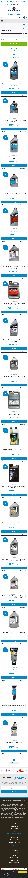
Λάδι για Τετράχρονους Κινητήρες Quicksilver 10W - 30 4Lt (14, 121)
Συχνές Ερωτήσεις (14, 826)
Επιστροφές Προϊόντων (14, 842)
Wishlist (4, 95)
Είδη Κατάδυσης (14, 852)
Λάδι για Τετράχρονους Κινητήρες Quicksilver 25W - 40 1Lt (14, 157)
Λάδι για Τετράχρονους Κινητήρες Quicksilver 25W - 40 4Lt (14, 194)
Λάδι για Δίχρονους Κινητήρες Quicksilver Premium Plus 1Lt (14, 340)
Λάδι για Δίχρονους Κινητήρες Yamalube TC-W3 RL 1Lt (14, 450)
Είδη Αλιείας (14, 848)
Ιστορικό (14, 831)
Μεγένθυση (23, 95)
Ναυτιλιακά (9, 39)
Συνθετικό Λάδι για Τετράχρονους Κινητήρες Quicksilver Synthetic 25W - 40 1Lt (14, 560)
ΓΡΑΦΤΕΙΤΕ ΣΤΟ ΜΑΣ (14, 779)
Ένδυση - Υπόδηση (14, 857)
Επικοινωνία (19, 4)
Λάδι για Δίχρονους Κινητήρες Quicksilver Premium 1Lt (14, 230)
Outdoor (14, 855)
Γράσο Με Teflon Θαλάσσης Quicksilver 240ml (14, 705)
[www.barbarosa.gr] (14, 11)
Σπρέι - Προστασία (14, 862)
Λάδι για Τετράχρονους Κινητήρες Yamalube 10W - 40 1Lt (14, 486)
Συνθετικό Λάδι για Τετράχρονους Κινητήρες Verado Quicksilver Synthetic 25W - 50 (14, 633)
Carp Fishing (14, 864)
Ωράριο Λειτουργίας (14, 828)
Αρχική (9, 4)
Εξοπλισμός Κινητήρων (16, 39)
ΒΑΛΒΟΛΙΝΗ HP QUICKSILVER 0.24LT (13, 669)
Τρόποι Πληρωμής (14, 837)
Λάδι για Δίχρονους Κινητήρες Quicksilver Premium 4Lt (14, 267)
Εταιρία (13, 4)
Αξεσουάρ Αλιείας (14, 850)
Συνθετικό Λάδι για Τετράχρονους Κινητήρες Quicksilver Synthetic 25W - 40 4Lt (14, 596)
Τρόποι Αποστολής (14, 839)
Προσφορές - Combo (14, 858)
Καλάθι (14, 92)
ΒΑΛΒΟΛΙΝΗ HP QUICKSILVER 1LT (14, 742)
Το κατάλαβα (22, 871)
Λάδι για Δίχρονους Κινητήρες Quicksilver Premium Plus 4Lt (14, 377)
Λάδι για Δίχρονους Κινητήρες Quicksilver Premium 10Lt (14, 303)
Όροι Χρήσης (14, 823)
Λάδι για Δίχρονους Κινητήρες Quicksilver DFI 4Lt (14, 523)
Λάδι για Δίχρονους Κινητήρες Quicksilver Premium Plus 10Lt (14, 413)
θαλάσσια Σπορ (14, 860)
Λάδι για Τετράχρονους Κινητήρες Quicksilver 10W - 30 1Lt (14, 84)
